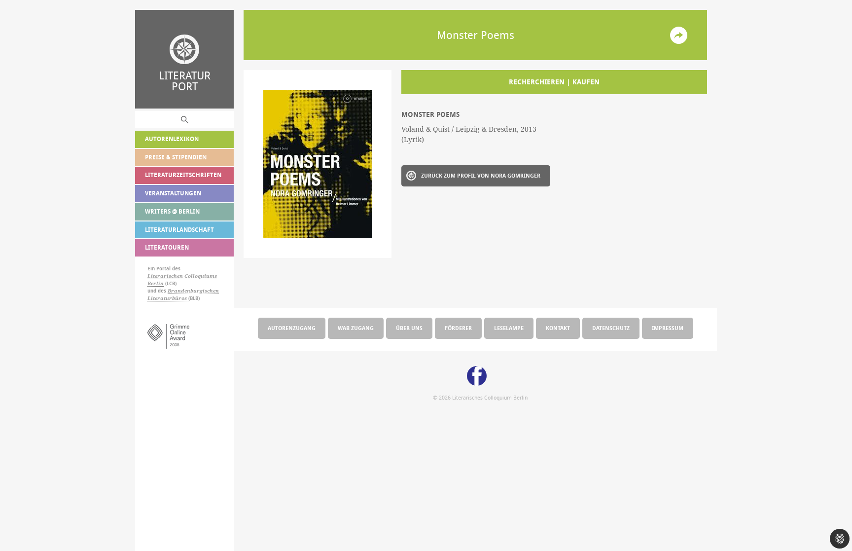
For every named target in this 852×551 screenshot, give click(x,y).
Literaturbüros (167, 298)
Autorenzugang (292, 327)
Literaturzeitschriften (183, 175)
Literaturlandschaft (179, 229)
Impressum (667, 327)
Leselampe (509, 327)
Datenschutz (611, 327)
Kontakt (558, 327)
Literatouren (167, 247)
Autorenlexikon (172, 139)
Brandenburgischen (193, 291)
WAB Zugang (356, 327)
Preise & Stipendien (176, 157)
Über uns (409, 327)
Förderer (458, 327)
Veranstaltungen (173, 193)
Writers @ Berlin (172, 211)
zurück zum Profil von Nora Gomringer (480, 175)
